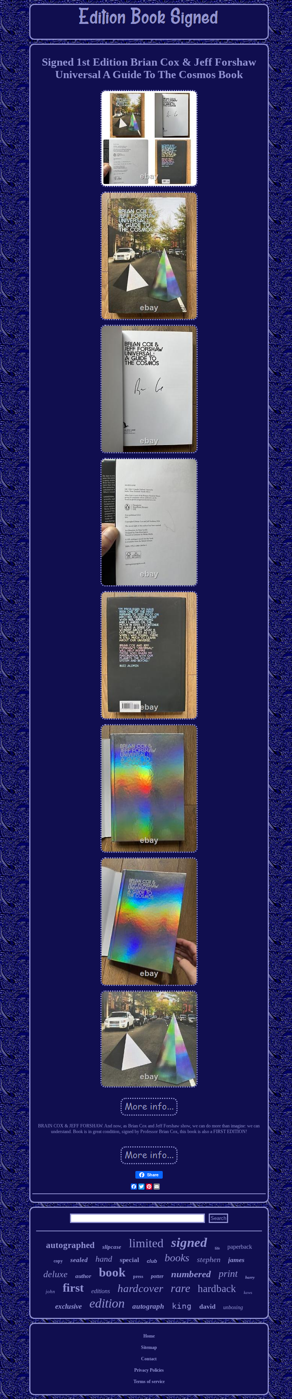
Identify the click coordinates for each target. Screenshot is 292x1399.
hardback (217, 1288)
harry (250, 1277)
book (112, 1272)
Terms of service (149, 1381)
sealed (79, 1260)
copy (58, 1261)
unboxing (233, 1307)
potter (157, 1276)
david (207, 1306)
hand (103, 1259)
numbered (191, 1274)
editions (100, 1291)
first (73, 1287)
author (83, 1276)
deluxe (55, 1274)
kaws (248, 1292)
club (152, 1261)
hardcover (140, 1288)
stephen (209, 1259)
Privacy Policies (149, 1370)
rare (180, 1288)
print (228, 1273)
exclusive (68, 1306)
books (177, 1258)
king (182, 1306)
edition (107, 1303)
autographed (70, 1245)
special (129, 1260)
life (217, 1248)
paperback (239, 1246)
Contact (149, 1358)
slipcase (111, 1247)
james (236, 1260)
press (138, 1276)
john (50, 1291)
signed (189, 1242)
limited (146, 1243)
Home (149, 1336)
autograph (148, 1306)
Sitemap (149, 1347)
